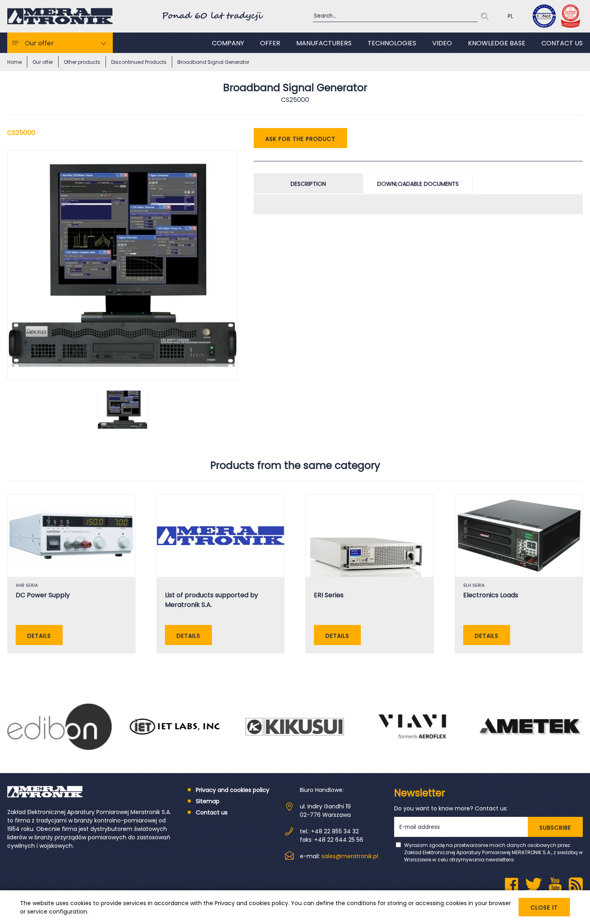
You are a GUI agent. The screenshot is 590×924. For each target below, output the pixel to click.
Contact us (562, 43)
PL (510, 16)
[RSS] (576, 884)
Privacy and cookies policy (251, 903)
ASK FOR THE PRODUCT (300, 139)
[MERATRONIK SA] (60, 16)
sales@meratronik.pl (349, 856)
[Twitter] (533, 884)
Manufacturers (324, 43)
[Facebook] (511, 884)
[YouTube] (555, 884)
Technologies (392, 43)
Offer (270, 43)
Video (442, 43)
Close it (544, 908)
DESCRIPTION (308, 184)
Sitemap (208, 801)
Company (228, 43)
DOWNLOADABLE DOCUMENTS (418, 184)
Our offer (39, 43)
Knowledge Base (496, 43)
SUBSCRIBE (555, 828)
